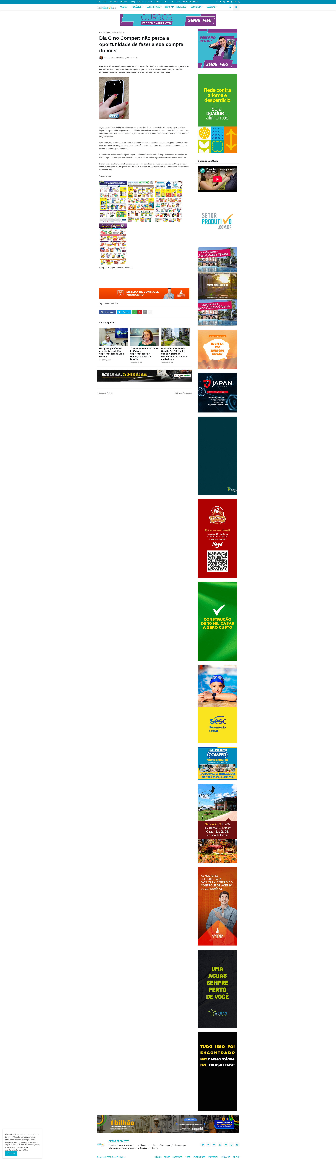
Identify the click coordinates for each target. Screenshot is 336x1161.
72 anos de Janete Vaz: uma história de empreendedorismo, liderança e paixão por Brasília (144, 353)
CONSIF (140, 2)
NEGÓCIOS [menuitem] (136, 7)
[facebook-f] (216, 2)
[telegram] (235, 2)
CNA (98, 2)
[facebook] (202, 1144)
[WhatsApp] (134, 312)
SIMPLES (158, 2)
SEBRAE (149, 2)
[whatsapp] (231, 2)
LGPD (187, 1157)
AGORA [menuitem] (123, 7)
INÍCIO (158, 1157)
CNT (115, 2)
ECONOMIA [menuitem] (196, 7)
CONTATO (177, 1157)
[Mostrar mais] (150, 312)
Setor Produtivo (118, 32)
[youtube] (228, 2)
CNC (104, 2)
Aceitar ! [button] (11, 1153)
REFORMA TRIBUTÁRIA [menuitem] (175, 7)
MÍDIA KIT (225, 1157)
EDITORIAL (213, 1157)
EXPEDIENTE (199, 1157)
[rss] (239, 2)
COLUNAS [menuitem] (210, 7)
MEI (165, 2)
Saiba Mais (23, 1150)
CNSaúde (123, 2)
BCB (178, 2)
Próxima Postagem (183, 393)
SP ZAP (236, 1157)
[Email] (145, 312)
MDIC (172, 2)
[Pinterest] (139, 312)
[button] (230, 7)
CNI (110, 2)
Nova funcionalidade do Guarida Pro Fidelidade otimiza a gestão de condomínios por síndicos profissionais (174, 353)
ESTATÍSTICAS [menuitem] (153, 7)
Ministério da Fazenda (190, 2)
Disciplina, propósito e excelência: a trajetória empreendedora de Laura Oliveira (111, 352)
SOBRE (167, 1157)
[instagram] (224, 2)
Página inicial (104, 32)
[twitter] (220, 2)
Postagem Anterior (105, 393)
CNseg (132, 2)
